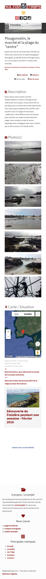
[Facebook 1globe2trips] (21, 18)
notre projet (20, 505)
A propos (11, 555)
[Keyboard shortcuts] (17, 357)
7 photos (35, 75)
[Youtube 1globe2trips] (25, 18)
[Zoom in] (8, 331)
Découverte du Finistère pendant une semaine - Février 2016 (23, 416)
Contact (10, 558)
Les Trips (11, 552)
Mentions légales (9, 574)
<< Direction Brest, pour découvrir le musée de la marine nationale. (22, 372)
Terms (39, 357)
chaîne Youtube (11, 531)
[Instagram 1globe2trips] (29, 18)
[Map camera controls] (37, 344)
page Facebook (11, 525)
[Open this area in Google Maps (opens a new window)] (9, 356)
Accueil (10, 546)
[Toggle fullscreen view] (37, 314)
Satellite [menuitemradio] (28, 314)
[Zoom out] (8, 336)
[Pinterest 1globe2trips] (17, 18)
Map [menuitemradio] (17, 314)
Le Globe (11, 549)
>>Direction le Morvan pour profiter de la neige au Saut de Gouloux (21, 380)
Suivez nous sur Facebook (23, 447)
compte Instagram (13, 528)
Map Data (22, 357)
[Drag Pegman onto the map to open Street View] (37, 352)
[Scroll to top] (41, 574)
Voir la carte (34, 79)
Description (23, 75)
